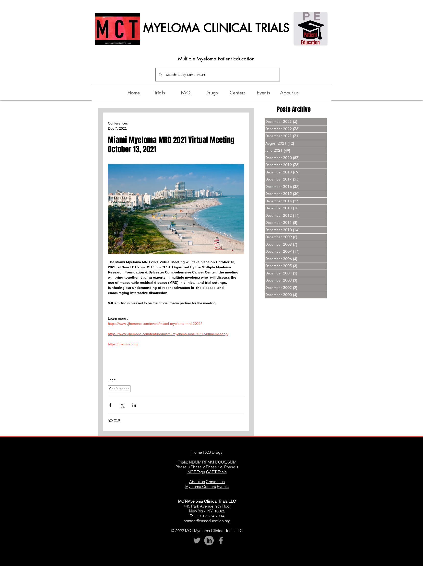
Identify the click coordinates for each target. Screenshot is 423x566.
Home (196, 452)
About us (197, 481)
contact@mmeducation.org (207, 520)
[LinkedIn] (209, 540)
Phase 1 (231, 466)
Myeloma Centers (200, 486)
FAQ (207, 452)
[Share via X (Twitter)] (122, 405)
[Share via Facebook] (110, 405)
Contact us (215, 481)
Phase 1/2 (214, 466)
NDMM (195, 462)
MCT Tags (196, 471)
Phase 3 (183, 466)
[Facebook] (221, 540)
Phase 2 (198, 466)
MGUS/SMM (225, 462)
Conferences (119, 388)
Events (223, 486)
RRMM (208, 462)
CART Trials (216, 471)
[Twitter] (197, 540)
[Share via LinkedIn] (134, 405)
